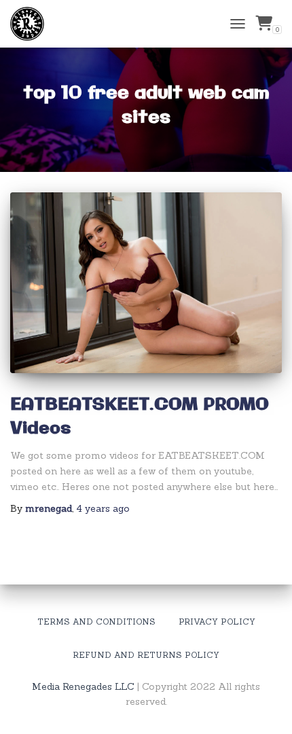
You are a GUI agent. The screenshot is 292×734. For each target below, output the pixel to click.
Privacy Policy (217, 621)
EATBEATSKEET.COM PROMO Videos (139, 417)
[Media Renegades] (32, 24)
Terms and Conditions (96, 621)
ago (103, 508)
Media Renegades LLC (83, 686)
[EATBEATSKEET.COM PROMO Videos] (146, 283)
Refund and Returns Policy (146, 655)
